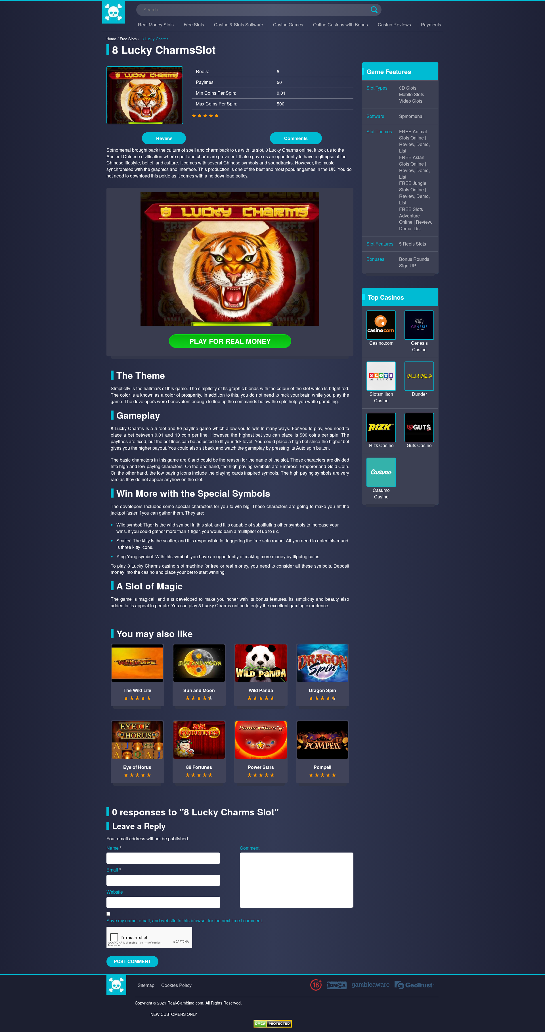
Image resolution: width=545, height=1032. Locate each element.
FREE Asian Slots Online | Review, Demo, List (414, 167)
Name (113, 848)
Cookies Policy (176, 985)
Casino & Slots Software (238, 24)
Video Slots (410, 101)
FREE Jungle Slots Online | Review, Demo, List (414, 193)
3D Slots (407, 88)
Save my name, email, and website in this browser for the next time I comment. (184, 920)
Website (114, 892)
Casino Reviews (394, 24)
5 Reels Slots (412, 244)
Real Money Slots (156, 24)
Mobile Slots (411, 94)
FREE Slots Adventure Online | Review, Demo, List (415, 219)
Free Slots (194, 24)
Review (164, 138)
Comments (296, 138)
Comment (249, 848)
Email (113, 870)
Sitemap (146, 985)
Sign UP (407, 266)
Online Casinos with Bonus (340, 24)
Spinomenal (411, 116)
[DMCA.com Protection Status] (272, 1023)
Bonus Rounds (414, 259)
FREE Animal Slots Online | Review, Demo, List (414, 141)
